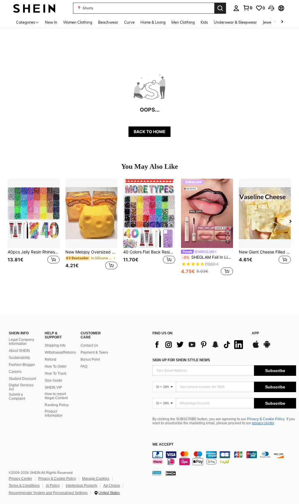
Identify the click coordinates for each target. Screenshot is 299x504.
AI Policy (53, 486)
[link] (248, 7)
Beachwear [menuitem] (108, 22)
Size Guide (53, 380)
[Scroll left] (275, 22)
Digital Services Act (21, 387)
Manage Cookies (95, 479)
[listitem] (34, 228)
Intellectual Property (81, 486)
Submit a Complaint (17, 396)
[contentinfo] (224, 458)
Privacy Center (20, 479)
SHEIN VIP (53, 387)
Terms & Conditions (24, 486)
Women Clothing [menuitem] (77, 22)
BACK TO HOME (150, 131)
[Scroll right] (282, 22)
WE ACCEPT (162, 444)
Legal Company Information (21, 342)
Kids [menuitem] (204, 22)
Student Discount (22, 379)
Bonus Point (90, 359)
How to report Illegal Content (56, 396)
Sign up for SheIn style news (181, 360)
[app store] (256, 347)
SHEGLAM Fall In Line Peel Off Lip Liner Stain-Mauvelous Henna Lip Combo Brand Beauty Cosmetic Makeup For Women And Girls (207, 257)
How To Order (56, 366)
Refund (50, 359)
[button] (271, 8)
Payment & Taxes (94, 352)
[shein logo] (34, 8)
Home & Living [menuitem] (153, 22)
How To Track (55, 373)
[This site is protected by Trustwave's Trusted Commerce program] (156, 473)
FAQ (84, 366)
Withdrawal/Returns (60, 352)
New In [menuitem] (51, 22)
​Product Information (53, 413)
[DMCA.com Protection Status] (171, 473)
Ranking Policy (57, 405)
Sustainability (19, 358)
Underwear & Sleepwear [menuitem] (235, 22)
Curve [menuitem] (129, 22)
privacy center (263, 423)
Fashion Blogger (22, 365)
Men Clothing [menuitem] (183, 22)
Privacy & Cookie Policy (266, 419)
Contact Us (89, 345)
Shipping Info (55, 345)
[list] (199, 344)
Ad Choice (111, 486)
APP (255, 333)
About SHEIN (19, 351)
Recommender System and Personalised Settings (48, 493)
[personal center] (236, 8)
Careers (15, 372)
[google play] (267, 347)
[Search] (220, 8)
